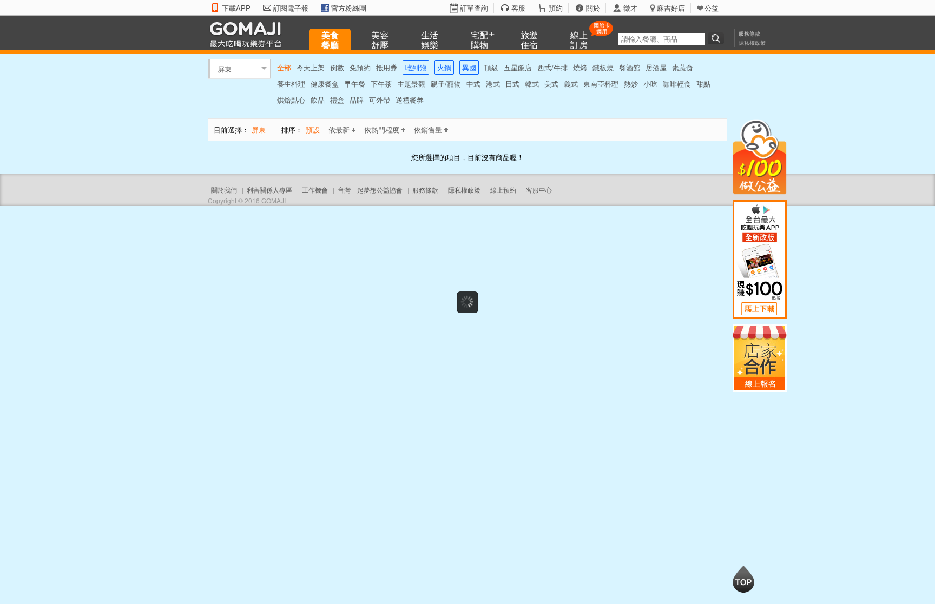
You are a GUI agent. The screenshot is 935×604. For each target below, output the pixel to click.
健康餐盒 (325, 83)
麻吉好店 (671, 8)
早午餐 (354, 83)
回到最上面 (743, 579)
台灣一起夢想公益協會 (370, 189)
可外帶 (379, 100)
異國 (469, 67)
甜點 (703, 83)
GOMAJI (248, 34)
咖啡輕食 (677, 83)
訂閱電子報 (290, 8)
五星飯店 (518, 67)
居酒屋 (656, 67)
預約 (556, 8)
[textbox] (661, 39)
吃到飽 (415, 67)
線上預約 (503, 189)
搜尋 (717, 38)
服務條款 (749, 33)
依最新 (339, 129)
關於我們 (224, 189)
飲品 (318, 100)
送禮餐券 (410, 100)
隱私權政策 (752, 43)
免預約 (360, 67)
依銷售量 (428, 129)
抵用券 (386, 67)
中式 (473, 83)
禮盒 (337, 100)
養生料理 (291, 83)
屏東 (225, 68)
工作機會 (315, 189)
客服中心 (539, 189)
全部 (284, 67)
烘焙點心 (291, 100)
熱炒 (631, 83)
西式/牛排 (552, 67)
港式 (493, 83)
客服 (518, 8)
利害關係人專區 (269, 189)
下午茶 (381, 83)
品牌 (357, 100)
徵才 (630, 8)
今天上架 (311, 67)
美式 (551, 83)
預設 (313, 129)
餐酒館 (629, 67)
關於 (593, 8)
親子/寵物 (446, 83)
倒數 (337, 67)
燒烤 (580, 67)
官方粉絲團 (348, 8)
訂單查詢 (474, 8)
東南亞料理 (600, 83)
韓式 (532, 83)
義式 (571, 83)
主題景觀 (411, 83)
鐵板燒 (603, 67)
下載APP (236, 8)
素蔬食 (682, 67)
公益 (711, 8)
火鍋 (444, 67)
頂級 (491, 67)
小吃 (650, 83)
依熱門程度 (381, 129)
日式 (512, 83)
